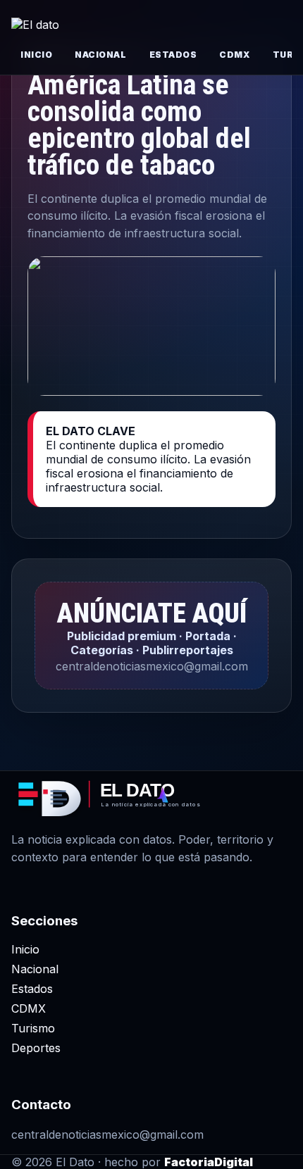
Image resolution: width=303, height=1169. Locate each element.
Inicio (36, 54)
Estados (173, 54)
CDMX (234, 54)
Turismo (33, 1028)
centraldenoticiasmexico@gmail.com (107, 1134)
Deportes (36, 1048)
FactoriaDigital (208, 1162)
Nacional (100, 54)
